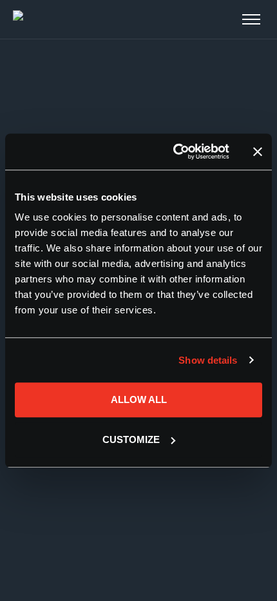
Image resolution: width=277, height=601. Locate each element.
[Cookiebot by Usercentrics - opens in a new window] (174, 151)
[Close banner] (257, 151)
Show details (207, 360)
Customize (131, 439)
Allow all (139, 399)
